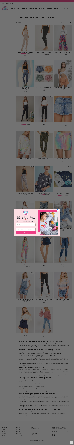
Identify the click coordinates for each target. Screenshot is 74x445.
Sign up (25, 233)
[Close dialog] (58, 210)
